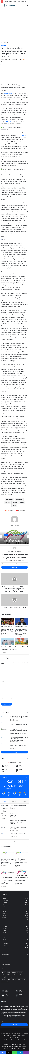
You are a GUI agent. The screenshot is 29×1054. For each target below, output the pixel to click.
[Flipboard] (20, 510)
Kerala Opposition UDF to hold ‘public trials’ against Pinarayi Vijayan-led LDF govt (19, 718)
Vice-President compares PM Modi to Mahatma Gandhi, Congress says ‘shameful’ (19, 745)
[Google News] (8, 510)
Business (4, 898)
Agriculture (10, 499)
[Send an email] (9, 59)
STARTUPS (4, 926)
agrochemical (8, 93)
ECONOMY (9, 974)
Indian (15, 977)
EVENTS (4, 915)
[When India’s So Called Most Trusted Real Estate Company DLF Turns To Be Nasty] (7, 641)
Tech (3, 950)
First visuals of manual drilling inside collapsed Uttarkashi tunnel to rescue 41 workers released (19, 739)
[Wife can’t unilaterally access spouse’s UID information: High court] (5, 724)
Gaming (5, 934)
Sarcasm (4, 924)
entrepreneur (15, 974)
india (11, 977)
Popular (5, 801)
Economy (5, 902)
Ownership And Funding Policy (18, 1044)
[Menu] (1, 6)
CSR (4, 1039)
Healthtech (5, 937)
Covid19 (3, 974)
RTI (2, 922)
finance (21, 974)
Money (4, 909)
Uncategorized (5, 954)
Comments (23, 801)
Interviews (4, 919)
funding (3, 977)
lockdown (4, 979)
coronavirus (14, 972)
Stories (3, 947)
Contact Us (7, 1042)
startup (23, 979)
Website (3, 692)
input (22, 502)
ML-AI (4, 939)
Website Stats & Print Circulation (17, 1042)
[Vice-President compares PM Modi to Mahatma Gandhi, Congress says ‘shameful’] (5, 745)
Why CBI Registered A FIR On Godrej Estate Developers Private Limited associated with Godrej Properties (21, 880)
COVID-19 (20, 972)
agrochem (19, 499)
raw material (22, 135)
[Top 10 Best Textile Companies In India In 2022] (5, 829)
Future (16, 502)
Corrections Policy (23, 1046)
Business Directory (18, 1048)
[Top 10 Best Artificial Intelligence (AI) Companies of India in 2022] (5, 808)
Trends (7, 42)
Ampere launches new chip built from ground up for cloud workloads (18, 822)
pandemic (18, 979)
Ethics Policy (15, 1046)
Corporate (5, 900)
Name (3, 681)
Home (3, 42)
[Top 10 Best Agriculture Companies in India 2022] (5, 816)
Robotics (5, 941)
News (13, 979)
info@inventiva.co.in (17, 1016)
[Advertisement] (14, 25)
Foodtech (5, 932)
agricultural (8, 121)
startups (3, 981)
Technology (5, 943)
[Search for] (27, 6)
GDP (4, 906)
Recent (13, 801)
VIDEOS (3, 956)
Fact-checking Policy (6, 1046)
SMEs (4, 911)
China (8, 972)
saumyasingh (6, 59)
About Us (8, 1039)
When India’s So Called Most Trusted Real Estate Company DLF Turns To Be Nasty (7, 648)
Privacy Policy (14, 1039)
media (9, 979)
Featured (4, 917)
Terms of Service (22, 1039)
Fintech (4, 930)
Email (2, 687)
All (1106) (14, 752)
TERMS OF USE (7, 1044)
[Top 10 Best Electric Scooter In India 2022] (5, 835)
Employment (5, 913)
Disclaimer (6, 1048)
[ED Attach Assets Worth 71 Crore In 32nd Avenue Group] (21, 641)
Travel (4, 945)
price (14, 505)
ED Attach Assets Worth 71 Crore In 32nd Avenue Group (21, 648)
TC (7, 981)
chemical (7, 502)
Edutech (5, 928)
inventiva (20, 977)
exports (3, 177)
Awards (11, 1048)
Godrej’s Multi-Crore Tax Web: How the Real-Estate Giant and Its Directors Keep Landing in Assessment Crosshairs (7, 860)
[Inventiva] (9, 6)
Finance (5, 904)
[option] (14, 536)
